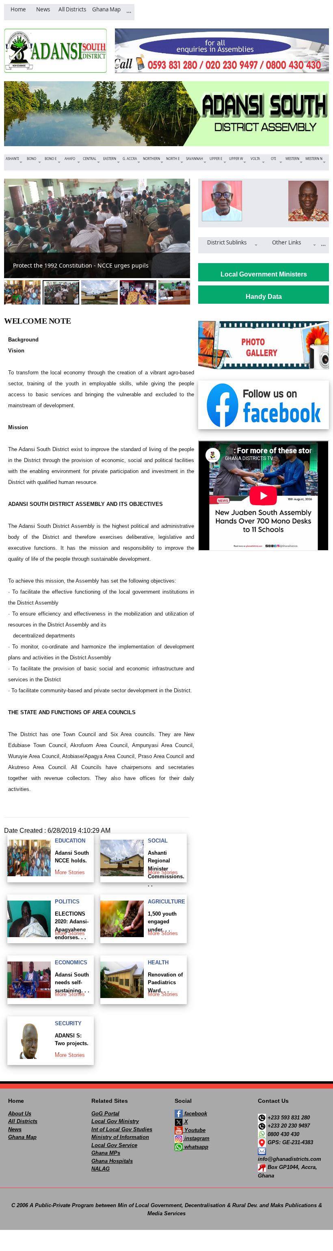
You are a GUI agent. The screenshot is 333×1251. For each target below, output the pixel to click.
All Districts (22, 1121)
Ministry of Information (120, 1137)
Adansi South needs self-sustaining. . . (72, 983)
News (15, 1129)
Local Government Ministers (264, 274)
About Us (19, 1114)
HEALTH (158, 962)
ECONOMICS (71, 962)
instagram (196, 1138)
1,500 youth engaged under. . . (162, 922)
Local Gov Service (114, 1145)
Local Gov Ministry (115, 1121)
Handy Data (264, 296)
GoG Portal (105, 1114)
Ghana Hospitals (112, 1161)
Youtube (194, 1130)
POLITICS (67, 902)
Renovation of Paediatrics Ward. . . (165, 983)
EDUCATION (70, 841)
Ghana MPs (105, 1153)
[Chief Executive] (220, 201)
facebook (195, 1114)
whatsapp (195, 1147)
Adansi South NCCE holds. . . (72, 861)
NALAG (100, 1169)
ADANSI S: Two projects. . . (72, 1043)
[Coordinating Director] (306, 201)
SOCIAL (158, 841)
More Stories (70, 872)
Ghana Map (22, 1137)
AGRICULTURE (166, 902)
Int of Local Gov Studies (121, 1129)
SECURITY (68, 1023)
